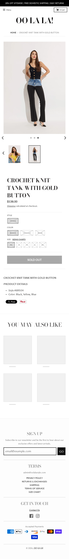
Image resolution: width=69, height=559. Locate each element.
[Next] (65, 138)
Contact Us (34, 510)
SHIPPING (34, 485)
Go (61, 451)
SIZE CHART (35, 492)
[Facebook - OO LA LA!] (31, 516)
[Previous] (4, 153)
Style (9, 215)
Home (13, 33)
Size (16, 239)
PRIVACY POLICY (34, 478)
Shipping (11, 206)
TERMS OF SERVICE (34, 488)
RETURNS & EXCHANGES (34, 481)
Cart (62, 10)
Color (10, 227)
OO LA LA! (38, 548)
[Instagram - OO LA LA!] (38, 516)
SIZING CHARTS (18, 239)
